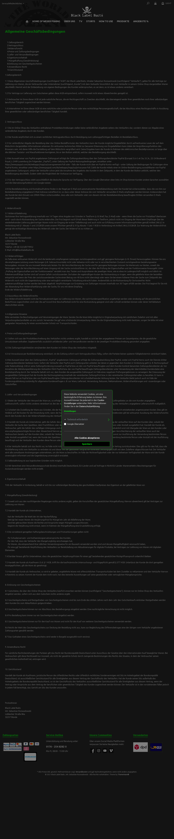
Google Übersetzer (75, 424)
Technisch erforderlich (77, 419)
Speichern (87, 444)
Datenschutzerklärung (89, 406)
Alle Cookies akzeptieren (87, 438)
